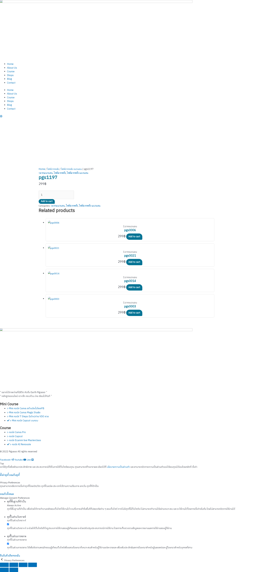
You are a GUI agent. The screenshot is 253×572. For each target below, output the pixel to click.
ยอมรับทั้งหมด (7, 493)
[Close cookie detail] (2, 560)
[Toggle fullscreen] (13, 565)
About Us (12, 68)
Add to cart (47, 201)
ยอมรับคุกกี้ (14, 474)
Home (10, 64)
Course (10, 72)
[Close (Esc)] (32, 565)
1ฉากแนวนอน (46, 172)
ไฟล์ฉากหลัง (53, 169)
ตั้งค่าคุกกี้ (4, 474)
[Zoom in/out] (4, 565)
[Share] (23, 565)
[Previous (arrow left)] (4, 570)
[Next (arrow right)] (13, 570)
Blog (9, 79)
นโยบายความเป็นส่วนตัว (118, 467)
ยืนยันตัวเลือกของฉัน (10, 555)
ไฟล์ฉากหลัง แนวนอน (71, 169)
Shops (10, 75)
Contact (11, 83)
